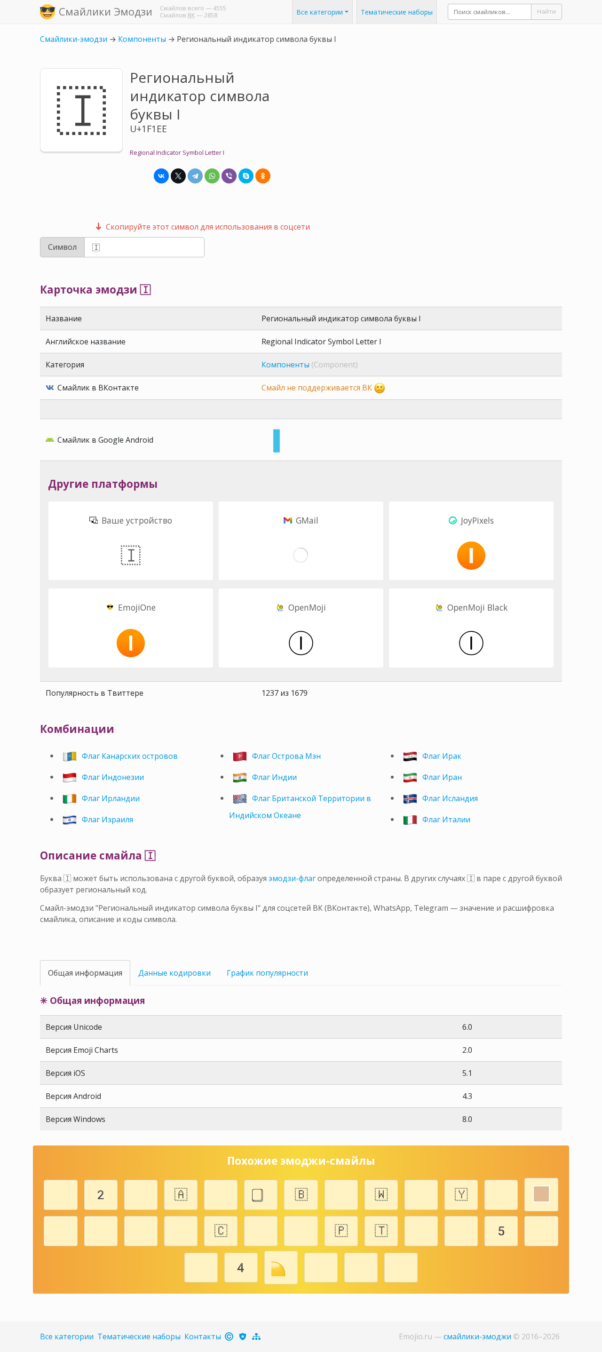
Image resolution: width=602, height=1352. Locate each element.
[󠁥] (60, 1193)
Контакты (202, 1336)
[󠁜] (100, 1229)
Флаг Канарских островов (130, 755)
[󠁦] (260, 1229)
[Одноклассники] (262, 175)
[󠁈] (361, 1266)
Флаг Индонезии (113, 776)
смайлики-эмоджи (477, 1336)
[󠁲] (140, 1193)
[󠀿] (421, 1229)
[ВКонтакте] (161, 175)
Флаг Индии (274, 776)
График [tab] (267, 973)
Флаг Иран (442, 776)
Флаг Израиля (107, 819)
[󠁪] (60, 1229)
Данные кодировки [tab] (174, 973)
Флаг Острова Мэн (286, 755)
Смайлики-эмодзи (73, 39)
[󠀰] (180, 1229)
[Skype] (245, 175)
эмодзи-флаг (292, 878)
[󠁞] (541, 1229)
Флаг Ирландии (111, 798)
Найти (546, 11)
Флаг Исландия (450, 798)
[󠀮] (220, 1193)
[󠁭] (501, 1193)
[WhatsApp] (212, 175)
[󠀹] (400, 1266)
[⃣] (260, 1193)
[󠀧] (140, 1229)
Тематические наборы (397, 12)
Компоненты (142, 39)
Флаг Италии (446, 819)
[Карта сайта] (257, 1336)
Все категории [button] (319, 12)
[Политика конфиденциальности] (243, 1336)
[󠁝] (301, 1229)
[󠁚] (461, 1229)
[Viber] (229, 175)
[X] (178, 175)
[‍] (421, 1193)
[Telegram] (195, 175)
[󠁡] (341, 1193)
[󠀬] (201, 1266)
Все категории (67, 1336)
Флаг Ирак (441, 755)
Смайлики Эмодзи (105, 11)
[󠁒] (321, 1266)
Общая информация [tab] (85, 973)
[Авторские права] (230, 1336)
